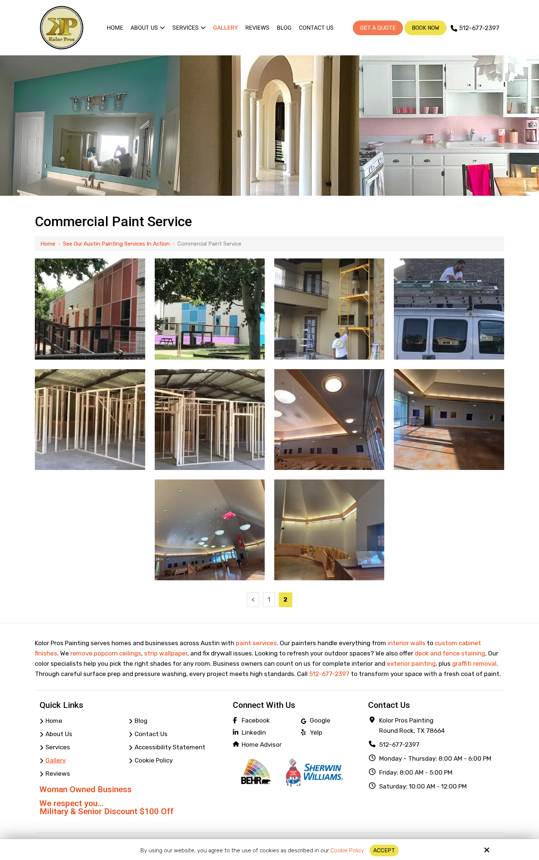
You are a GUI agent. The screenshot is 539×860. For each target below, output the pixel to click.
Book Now (425, 28)
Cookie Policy (347, 850)
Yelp (316, 732)
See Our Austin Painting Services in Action (116, 243)
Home (47, 243)
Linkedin (254, 732)
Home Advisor (262, 744)
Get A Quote (378, 28)
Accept (384, 850)
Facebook (256, 720)
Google (320, 720)
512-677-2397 (479, 28)
